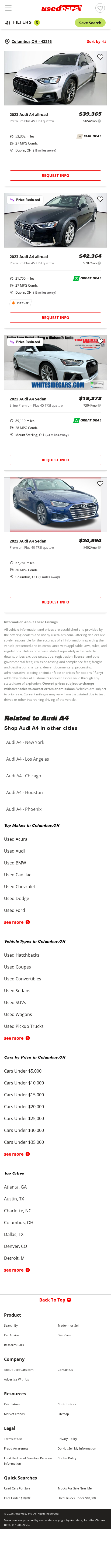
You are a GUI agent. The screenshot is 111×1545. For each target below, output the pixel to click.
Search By (11, 1325)
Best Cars (64, 1335)
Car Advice (11, 1335)
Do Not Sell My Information (77, 1448)
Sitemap (63, 1414)
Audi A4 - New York (25, 742)
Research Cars (14, 1345)
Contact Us (65, 1370)
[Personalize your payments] (99, 121)
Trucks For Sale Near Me (75, 1488)
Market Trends (14, 1414)
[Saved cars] (100, 8)
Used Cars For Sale (17, 1488)
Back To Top (52, 1300)
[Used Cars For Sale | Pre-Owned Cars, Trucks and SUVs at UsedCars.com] (61, 8)
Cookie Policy (67, 1458)
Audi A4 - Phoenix (23, 809)
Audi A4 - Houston (24, 792)
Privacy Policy (67, 1439)
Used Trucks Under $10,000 (77, 1498)
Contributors (67, 1404)
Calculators (12, 1404)
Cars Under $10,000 (17, 1498)
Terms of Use (13, 1439)
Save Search (90, 22)
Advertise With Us (16, 1379)
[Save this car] (100, 57)
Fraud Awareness (16, 1448)
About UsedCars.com (18, 1370)
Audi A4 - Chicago (23, 776)
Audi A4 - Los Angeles (27, 759)
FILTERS (25, 22)
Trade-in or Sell (68, 1325)
